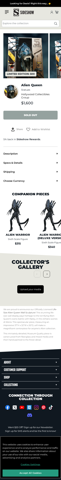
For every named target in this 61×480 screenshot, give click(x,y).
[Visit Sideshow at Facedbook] (7, 407)
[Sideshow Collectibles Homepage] (24, 12)
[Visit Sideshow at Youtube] (22, 407)
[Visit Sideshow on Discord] (29, 415)
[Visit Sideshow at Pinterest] (43, 407)
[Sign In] (51, 12)
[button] (38, 129)
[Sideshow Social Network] (29, 407)
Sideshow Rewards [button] (28, 139)
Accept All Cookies (30, 473)
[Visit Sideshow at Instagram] (36, 407)
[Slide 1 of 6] (25, 55)
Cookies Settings (30, 464)
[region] (30, 457)
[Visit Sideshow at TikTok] (50, 407)
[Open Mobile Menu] (7, 12)
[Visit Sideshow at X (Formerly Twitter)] (15, 407)
